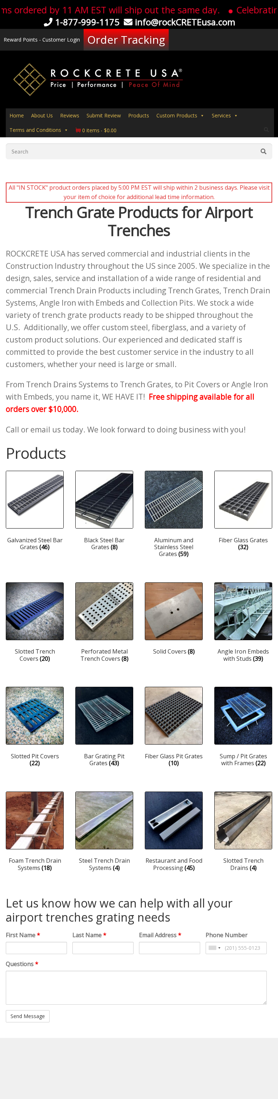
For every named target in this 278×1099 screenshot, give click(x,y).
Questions (22, 964)
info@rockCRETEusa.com (185, 22)
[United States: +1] (214, 948)
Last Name (89, 935)
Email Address (160, 935)
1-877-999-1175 (87, 22)
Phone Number (227, 935)
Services (221, 115)
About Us (42, 115)
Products (138, 115)
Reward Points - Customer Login (42, 39)
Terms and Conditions (35, 129)
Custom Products (176, 115)
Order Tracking (126, 39)
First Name (23, 935)
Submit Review (104, 115)
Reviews (69, 115)
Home (16, 115)
